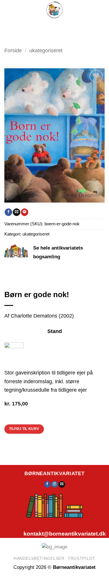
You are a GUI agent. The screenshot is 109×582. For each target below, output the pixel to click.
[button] (35, 26)
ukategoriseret (45, 50)
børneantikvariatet (54, 473)
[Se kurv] (81, 26)
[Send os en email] (61, 484)
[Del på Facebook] (8, 212)
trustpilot (81, 558)
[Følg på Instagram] (54, 484)
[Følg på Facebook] (47, 484)
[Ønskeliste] (66, 26)
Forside (13, 50)
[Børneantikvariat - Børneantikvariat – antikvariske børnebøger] (54, 10)
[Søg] (52, 26)
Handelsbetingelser (39, 558)
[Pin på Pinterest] (24, 212)
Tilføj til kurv (24, 429)
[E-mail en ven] (16, 212)
